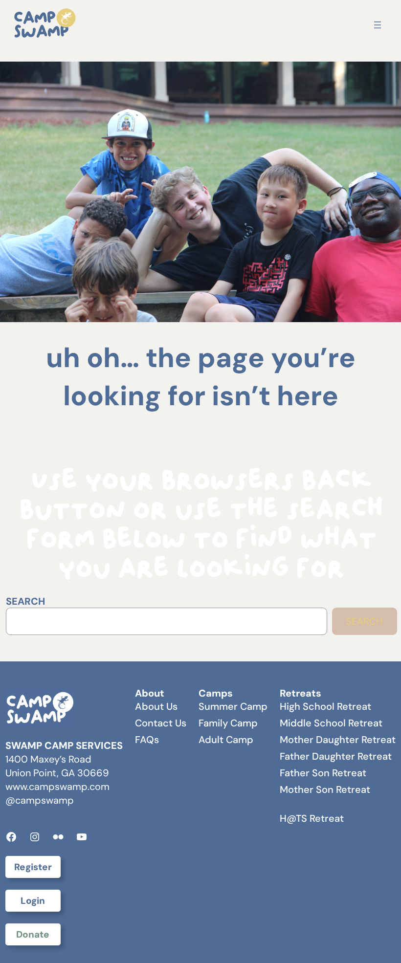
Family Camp (228, 723)
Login (33, 901)
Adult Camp (226, 739)
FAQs (147, 739)
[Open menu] (377, 25)
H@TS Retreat (312, 818)
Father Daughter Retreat (336, 756)
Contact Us (160, 723)
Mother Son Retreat (325, 789)
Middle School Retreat (331, 723)
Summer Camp (233, 706)
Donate (32, 934)
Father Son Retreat (323, 772)
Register (33, 867)
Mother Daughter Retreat (338, 739)
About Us (156, 706)
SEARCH (25, 601)
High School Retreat (325, 706)
